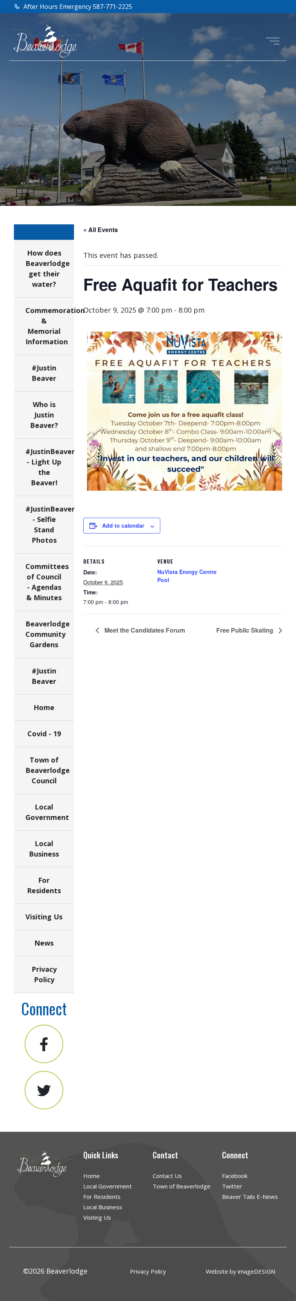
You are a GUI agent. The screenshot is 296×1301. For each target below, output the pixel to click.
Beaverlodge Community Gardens (47, 634)
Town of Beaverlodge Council (47, 770)
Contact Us (167, 1176)
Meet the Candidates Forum (144, 630)
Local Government (107, 1186)
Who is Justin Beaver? (44, 415)
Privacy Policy (148, 1271)
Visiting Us (43, 916)
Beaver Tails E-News (250, 1196)
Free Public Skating (245, 630)
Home (44, 707)
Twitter (232, 1186)
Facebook (234, 1176)
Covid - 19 (44, 733)
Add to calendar (123, 525)
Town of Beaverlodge (181, 1186)
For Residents (102, 1196)
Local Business (102, 1207)
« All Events (100, 229)
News (44, 943)
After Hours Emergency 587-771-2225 (77, 6)
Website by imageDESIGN (240, 1271)
